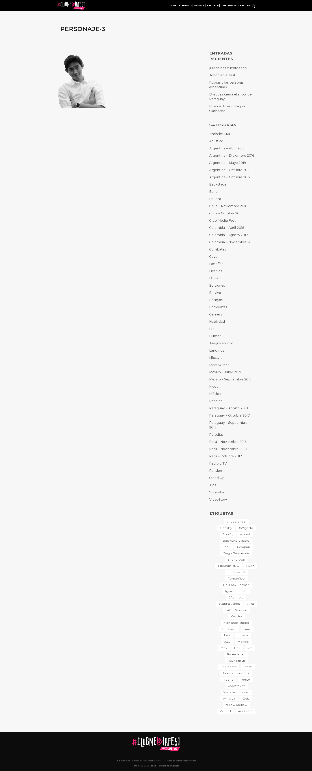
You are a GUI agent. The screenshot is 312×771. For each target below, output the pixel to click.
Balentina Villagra (236, 540)
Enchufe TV (236, 572)
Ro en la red (236, 654)
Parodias (216, 435)
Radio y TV (218, 463)
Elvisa (250, 566)
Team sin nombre (236, 673)
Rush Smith (236, 660)
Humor (215, 336)
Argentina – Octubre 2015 (229, 170)
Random (216, 471)
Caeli (226, 547)
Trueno (227, 679)
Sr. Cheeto (229, 667)
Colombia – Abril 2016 (226, 228)
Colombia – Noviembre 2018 (232, 242)
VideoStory (218, 500)
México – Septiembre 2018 (230, 379)
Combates (217, 249)
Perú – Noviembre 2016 (228, 442)
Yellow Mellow (236, 705)
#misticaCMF (220, 134)
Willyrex (229, 698)
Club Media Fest (222, 221)
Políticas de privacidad (168, 766)
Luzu (227, 641)
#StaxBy (226, 528)
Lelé (227, 635)
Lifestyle (215, 358)
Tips (212, 485)
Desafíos (216, 264)
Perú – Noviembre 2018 (228, 449)
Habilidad (217, 322)
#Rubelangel (236, 521)
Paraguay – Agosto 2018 (228, 408)
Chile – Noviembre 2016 (228, 206)
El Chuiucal (236, 559)
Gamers (215, 314)
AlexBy (228, 534)
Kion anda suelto (236, 622)
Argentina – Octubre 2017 (229, 177)
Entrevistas (218, 307)
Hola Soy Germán (236, 585)
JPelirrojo (236, 597)
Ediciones (217, 286)
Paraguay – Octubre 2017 (229, 415)
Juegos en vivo (221, 343)
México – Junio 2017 (225, 372)
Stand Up (216, 478)
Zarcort (225, 711)
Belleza (215, 199)
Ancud (245, 534)
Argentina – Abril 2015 (226, 148)
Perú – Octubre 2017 (225, 456)
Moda (213, 387)
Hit (211, 329)
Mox (224, 648)
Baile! (213, 192)
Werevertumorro (236, 692)
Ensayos (216, 300)
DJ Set (214, 278)
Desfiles (215, 271)
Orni (237, 648)
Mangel (243, 641)
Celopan (243, 547)
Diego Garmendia (236, 553)
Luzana (243, 635)
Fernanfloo (236, 578)
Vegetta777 (236, 686)
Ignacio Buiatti (236, 591)
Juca (250, 604)
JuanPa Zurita (229, 604)
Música (215, 394)
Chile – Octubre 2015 (225, 213)
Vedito (245, 679)
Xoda (246, 698)
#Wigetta (246, 528)
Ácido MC (245, 711)
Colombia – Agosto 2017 (228, 235)
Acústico (216, 141)
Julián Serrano (236, 610)
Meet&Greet (219, 365)
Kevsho (236, 616)
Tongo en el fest (222, 75)
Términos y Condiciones (144, 766)
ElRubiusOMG (228, 566)
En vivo (215, 293)
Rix (249, 648)
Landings (216, 350)
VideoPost (217, 492)
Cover (214, 257)
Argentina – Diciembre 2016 (231, 156)
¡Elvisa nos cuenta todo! (228, 68)
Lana (247, 629)
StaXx (248, 667)
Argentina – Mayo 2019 (227, 163)
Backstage (217, 184)
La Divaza (229, 629)
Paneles (215, 401)
